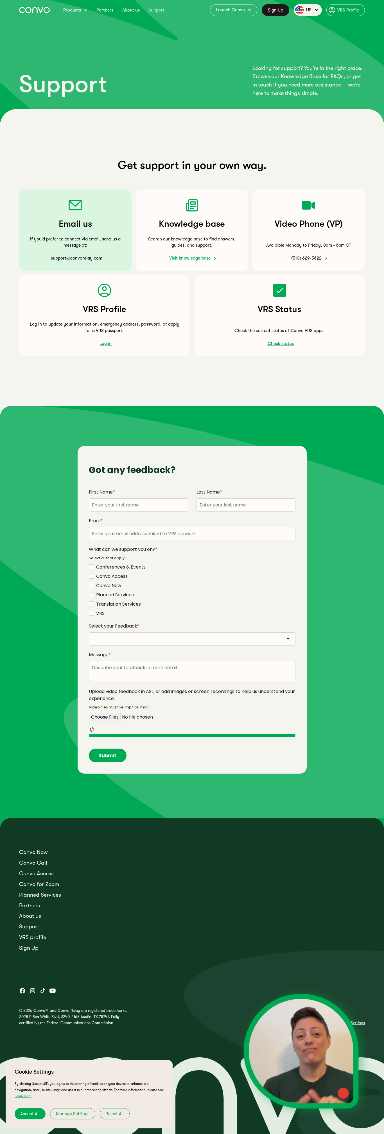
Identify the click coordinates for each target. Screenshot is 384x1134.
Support (156, 10)
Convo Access (36, 874)
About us (131, 10)
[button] (75, 10)
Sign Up (275, 10)
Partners (104, 10)
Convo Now (33, 852)
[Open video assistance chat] (301, 1051)
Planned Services (40, 895)
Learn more (23, 1096)
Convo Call (33, 863)
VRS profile (32, 937)
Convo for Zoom (39, 884)
